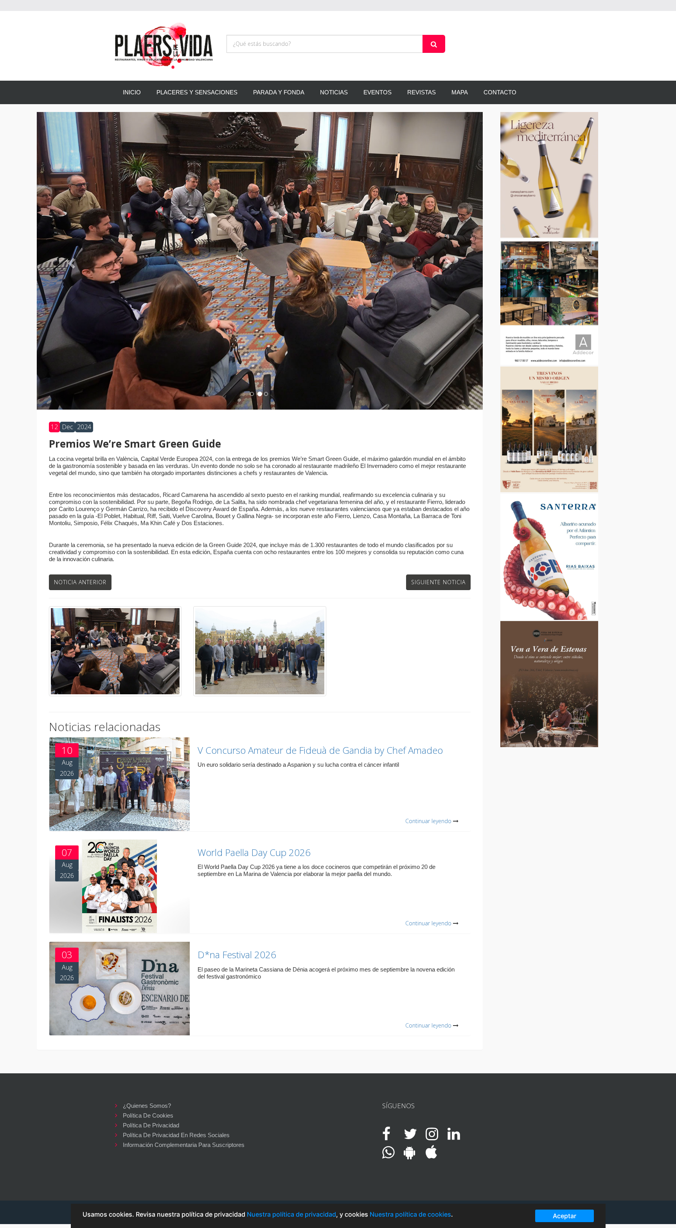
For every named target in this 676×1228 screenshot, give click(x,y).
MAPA (459, 92)
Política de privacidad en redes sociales (176, 1135)
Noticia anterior (80, 582)
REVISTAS (421, 92)
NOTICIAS (334, 92)
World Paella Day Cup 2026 (254, 852)
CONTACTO (500, 92)
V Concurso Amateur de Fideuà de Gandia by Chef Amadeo (320, 750)
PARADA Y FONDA (278, 92)
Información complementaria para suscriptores (184, 1144)
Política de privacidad (151, 1125)
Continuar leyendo (428, 821)
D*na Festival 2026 (237, 954)
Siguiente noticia (438, 582)
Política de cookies (148, 1115)
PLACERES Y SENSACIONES (196, 92)
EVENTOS (377, 92)
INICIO (132, 92)
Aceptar (564, 1216)
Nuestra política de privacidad (291, 1214)
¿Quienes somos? (147, 1105)
